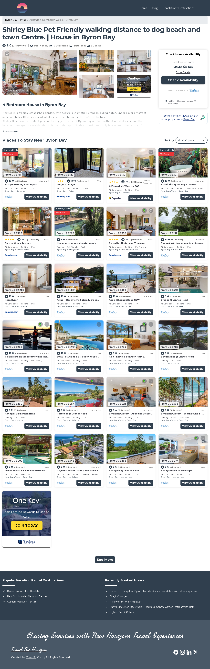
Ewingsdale (74, 249)
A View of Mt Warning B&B (124, 186)
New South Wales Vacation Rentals (27, 596)
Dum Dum (125, 192)
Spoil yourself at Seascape (176, 470)
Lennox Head (126, 306)
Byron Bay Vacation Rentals (23, 591)
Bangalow (21, 191)
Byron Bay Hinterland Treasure (127, 243)
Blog (155, 8)
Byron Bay (72, 19)
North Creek (178, 306)
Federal (72, 191)
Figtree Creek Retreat (18, 243)
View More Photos (17, 90)
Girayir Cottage (66, 184)
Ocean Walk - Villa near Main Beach (25, 470)
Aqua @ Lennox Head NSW (124, 300)
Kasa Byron (11, 300)
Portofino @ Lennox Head (72, 413)
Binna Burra (178, 249)
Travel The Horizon (28, 649)
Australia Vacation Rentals (21, 601)
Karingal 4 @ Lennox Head (20, 413)
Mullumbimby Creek (129, 249)
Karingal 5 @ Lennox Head (124, 470)
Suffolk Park (22, 306)
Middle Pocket (23, 249)
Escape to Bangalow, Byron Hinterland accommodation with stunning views (153, 591)
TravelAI (31, 657)
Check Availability (183, 80)
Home (143, 8)
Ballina (20, 363)
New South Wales (52, 19)
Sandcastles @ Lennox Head (177, 356)
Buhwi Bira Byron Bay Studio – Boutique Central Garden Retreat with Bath (152, 606)
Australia (34, 19)
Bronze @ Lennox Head (174, 300)
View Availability (36, 196)
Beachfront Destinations (178, 8)
